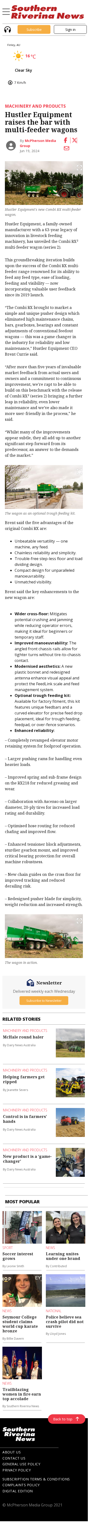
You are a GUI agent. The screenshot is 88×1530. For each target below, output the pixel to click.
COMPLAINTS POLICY (21, 1485)
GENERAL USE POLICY (21, 1464)
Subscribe (34, 29)
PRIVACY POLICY (16, 1470)
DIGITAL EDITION (17, 1491)
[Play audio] (6, 29)
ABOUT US (11, 1452)
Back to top (62, 1418)
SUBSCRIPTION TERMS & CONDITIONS (36, 1479)
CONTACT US (13, 1458)
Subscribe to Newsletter (44, 1000)
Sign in (70, 29)
